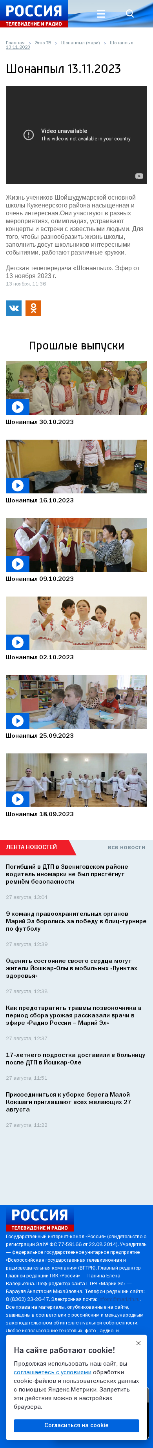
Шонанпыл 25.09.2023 (40, 736)
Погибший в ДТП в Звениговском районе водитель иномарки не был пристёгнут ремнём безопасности (67, 874)
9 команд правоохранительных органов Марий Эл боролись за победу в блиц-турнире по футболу (76, 921)
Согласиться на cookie (76, 1425)
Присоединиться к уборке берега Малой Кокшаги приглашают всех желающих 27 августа (68, 1102)
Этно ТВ (43, 43)
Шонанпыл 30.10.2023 (40, 422)
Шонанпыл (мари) (80, 43)
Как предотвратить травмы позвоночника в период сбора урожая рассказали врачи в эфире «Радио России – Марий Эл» (74, 1016)
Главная (15, 43)
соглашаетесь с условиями (52, 1372)
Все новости (126, 847)
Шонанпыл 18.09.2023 (40, 814)
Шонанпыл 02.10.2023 (40, 657)
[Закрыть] (138, 1343)
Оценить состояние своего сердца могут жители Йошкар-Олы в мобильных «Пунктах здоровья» (71, 969)
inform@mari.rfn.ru (119, 1299)
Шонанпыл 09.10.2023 (40, 579)
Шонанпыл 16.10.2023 (40, 501)
